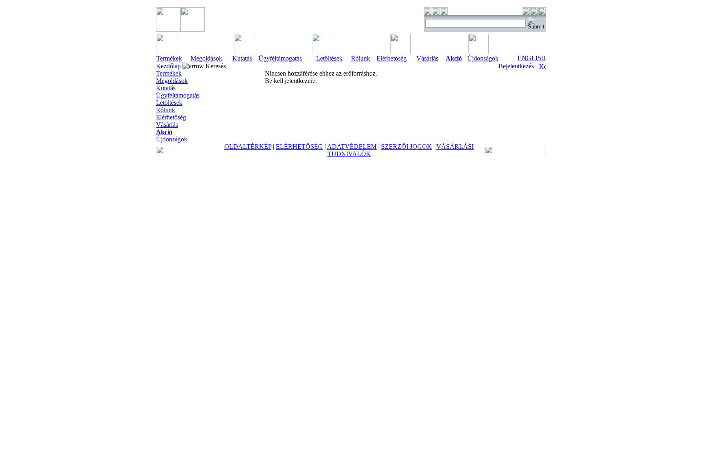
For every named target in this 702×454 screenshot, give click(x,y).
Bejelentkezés (516, 66)
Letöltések (329, 58)
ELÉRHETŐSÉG (299, 146)
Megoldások (206, 58)
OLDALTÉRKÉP (247, 146)
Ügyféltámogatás (280, 58)
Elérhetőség (392, 58)
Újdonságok (482, 58)
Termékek (169, 58)
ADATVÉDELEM (352, 146)
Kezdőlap (168, 66)
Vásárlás (427, 58)
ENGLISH (532, 57)
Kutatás (242, 58)
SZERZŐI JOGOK (406, 146)
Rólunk (360, 58)
